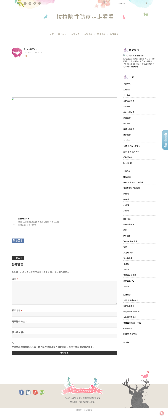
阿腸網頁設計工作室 (86, 401)
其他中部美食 (128, 112)
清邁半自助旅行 (129, 275)
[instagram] (29, 3)
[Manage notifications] (162, 413)
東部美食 (127, 140)
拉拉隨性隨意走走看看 (85, 17)
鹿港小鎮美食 (128, 129)
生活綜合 (114, 34)
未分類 (126, 342)
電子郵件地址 (19, 321)
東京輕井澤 (128, 258)
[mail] (39, 3)
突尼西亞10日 (129, 281)
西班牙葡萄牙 (128, 224)
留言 (15, 279)
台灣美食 (75, 34)
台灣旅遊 (88, 34)
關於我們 (79, 410)
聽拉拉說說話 (128, 328)
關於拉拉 (62, 34)
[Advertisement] (64, 77)
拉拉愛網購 (128, 157)
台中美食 (127, 107)
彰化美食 (127, 123)
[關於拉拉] (133, 56)
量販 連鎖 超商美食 (131, 152)
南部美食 (127, 135)
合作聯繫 (135, 67)
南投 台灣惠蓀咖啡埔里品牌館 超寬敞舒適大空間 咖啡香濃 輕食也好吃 (38, 223)
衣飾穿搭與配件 (129, 317)
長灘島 (126, 264)
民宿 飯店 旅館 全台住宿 (133, 182)
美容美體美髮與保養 (131, 312)
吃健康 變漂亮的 (130, 334)
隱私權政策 (88, 410)
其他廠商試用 (128, 306)
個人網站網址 (18, 332)
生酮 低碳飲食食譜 (131, 300)
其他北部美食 (128, 101)
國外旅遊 (101, 34)
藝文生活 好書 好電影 (132, 323)
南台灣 (126, 205)
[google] (34, 3)
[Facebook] (25, 3)
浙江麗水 (127, 236)
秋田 (125, 230)
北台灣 (126, 194)
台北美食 (127, 95)
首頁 (52, 34)
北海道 (126, 270)
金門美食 (127, 90)
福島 (125, 247)
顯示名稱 (17, 310)
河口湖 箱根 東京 (130, 241)
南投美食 (127, 118)
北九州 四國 (128, 253)
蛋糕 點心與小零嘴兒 (131, 146)
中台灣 (126, 199)
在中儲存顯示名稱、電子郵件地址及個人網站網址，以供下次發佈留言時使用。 (53, 347)
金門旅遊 (127, 177)
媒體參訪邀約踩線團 (131, 188)
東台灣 (126, 211)
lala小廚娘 (127, 163)
